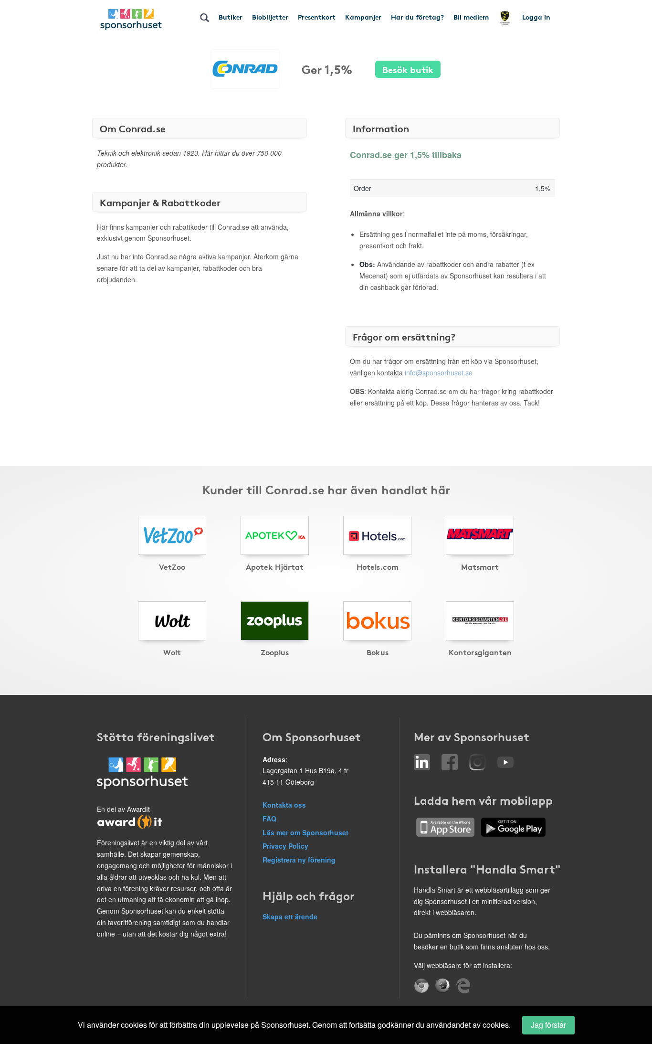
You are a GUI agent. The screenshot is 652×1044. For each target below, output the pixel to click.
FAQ (269, 818)
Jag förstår (548, 1024)
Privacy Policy (285, 846)
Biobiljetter (270, 16)
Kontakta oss (284, 805)
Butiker (230, 16)
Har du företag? (417, 16)
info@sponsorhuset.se (439, 372)
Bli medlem (471, 16)
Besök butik (407, 69)
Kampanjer (363, 16)
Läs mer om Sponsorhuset (305, 832)
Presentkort (317, 16)
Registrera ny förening (299, 859)
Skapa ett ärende (290, 916)
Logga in (536, 16)
